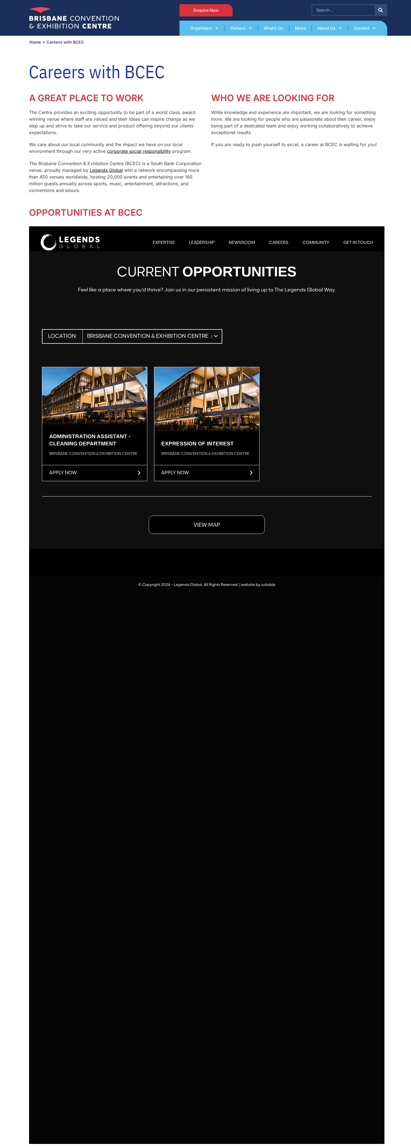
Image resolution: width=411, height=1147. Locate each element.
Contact (361, 28)
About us (326, 28)
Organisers (201, 28)
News (300, 28)
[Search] (380, 10)
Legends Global (106, 170)
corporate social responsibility (139, 151)
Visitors (237, 28)
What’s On (274, 28)
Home (35, 42)
